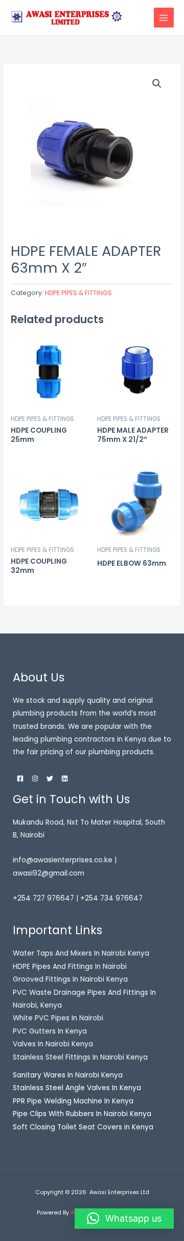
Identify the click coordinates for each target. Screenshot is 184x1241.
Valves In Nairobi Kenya (53, 1044)
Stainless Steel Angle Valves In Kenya (77, 1088)
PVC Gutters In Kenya (50, 1031)
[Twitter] (49, 778)
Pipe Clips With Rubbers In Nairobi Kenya (82, 1114)
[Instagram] (35, 778)
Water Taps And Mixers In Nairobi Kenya (81, 953)
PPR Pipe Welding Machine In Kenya (73, 1101)
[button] (157, 83)
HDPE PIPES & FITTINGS (78, 292)
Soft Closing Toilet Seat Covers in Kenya (83, 1127)
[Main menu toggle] (164, 18)
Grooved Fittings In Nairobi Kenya (70, 979)
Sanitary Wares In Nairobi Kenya (68, 1075)
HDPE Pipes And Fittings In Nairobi (70, 966)
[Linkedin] (64, 778)
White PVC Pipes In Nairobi (58, 1018)
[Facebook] (20, 778)
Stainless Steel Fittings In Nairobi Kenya (80, 1057)
